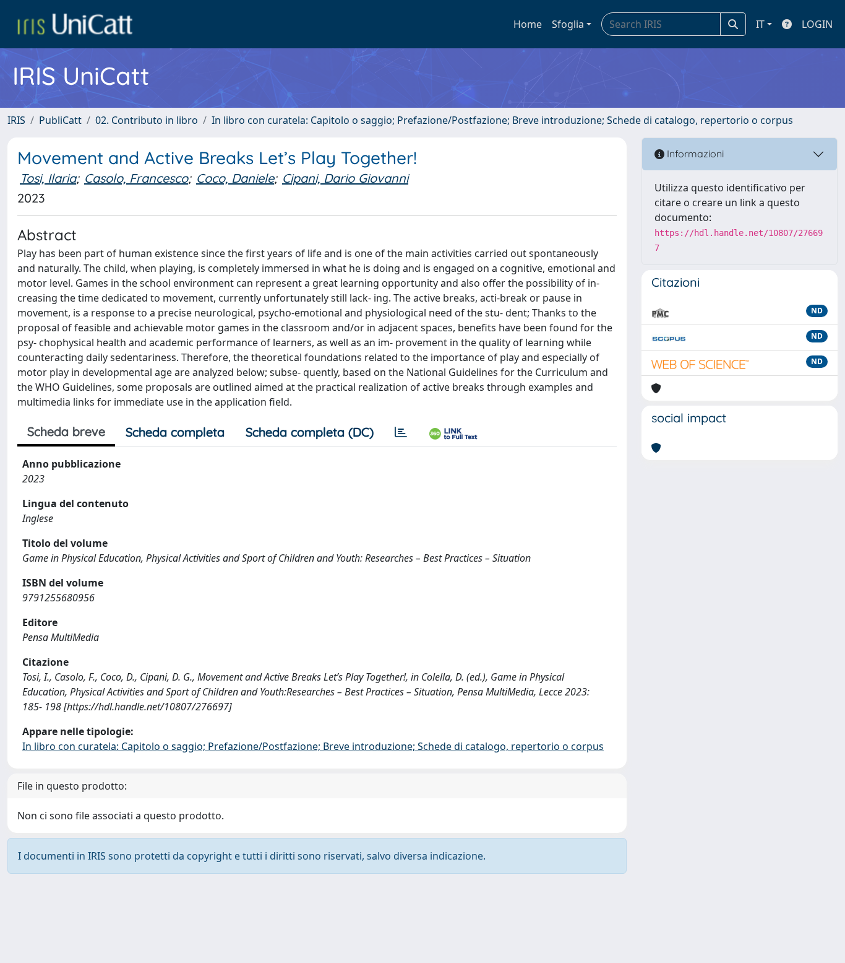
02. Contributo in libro (146, 120)
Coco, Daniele (235, 178)
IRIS (16, 120)
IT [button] (760, 24)
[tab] (401, 432)
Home (527, 24)
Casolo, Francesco (136, 178)
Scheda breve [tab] (66, 431)
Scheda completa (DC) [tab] (310, 432)
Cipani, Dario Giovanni (345, 178)
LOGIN (817, 24)
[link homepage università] (74, 24)
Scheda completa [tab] (175, 432)
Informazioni (694, 153)
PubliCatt (60, 120)
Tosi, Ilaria (48, 178)
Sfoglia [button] (568, 24)
